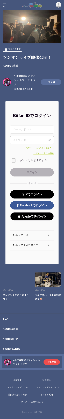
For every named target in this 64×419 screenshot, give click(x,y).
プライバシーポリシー (17, 387)
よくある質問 (46, 394)
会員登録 (52, 362)
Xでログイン (34, 194)
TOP (5, 318)
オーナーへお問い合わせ (32, 401)
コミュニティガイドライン (46, 387)
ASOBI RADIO (11, 349)
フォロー (53, 82)
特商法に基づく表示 (17, 394)
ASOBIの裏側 (10, 65)
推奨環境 (17, 380)
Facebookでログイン (33, 205)
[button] (32, 216)
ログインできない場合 (43, 153)
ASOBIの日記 (10, 339)
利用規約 (46, 380)
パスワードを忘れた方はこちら (39, 147)
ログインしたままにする (32, 160)
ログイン (58, 5)
